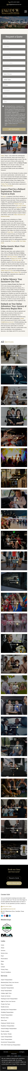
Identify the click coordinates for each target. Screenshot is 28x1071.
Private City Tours (14, 560)
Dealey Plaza (4, 184)
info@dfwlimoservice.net (15, 4)
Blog (2, 964)
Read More (13, 355)
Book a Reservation (14, 883)
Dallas (2, 156)
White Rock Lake (16, 260)
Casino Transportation (14, 787)
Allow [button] (12, 1068)
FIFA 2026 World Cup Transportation (14, 848)
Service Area (4, 953)
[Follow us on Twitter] (7, 916)
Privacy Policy (21, 123)
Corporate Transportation (14, 374)
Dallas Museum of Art (6, 270)
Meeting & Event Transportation (14, 518)
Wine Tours (14, 684)
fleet (4, 196)
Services (3, 950)
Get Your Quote (14, 129)
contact (22, 318)
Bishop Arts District (16, 258)
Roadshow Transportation (14, 725)
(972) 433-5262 (14, 2)
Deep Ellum (10, 232)
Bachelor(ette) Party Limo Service (14, 436)
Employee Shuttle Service (14, 704)
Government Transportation (14, 828)
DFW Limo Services (13, 1052)
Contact (3, 967)
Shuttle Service (14, 580)
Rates (2, 961)
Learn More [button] (23, 1064)
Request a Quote (14, 878)
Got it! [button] (4, 1068)
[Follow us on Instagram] (4, 916)
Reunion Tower (18, 204)
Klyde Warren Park (16, 272)
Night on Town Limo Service (14, 539)
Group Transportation (14, 415)
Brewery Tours (14, 663)
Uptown (19, 207)
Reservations (4, 958)
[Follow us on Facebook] (2, 916)
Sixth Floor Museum (12, 256)
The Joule (13, 241)
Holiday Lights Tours (14, 477)
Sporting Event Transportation (14, 601)
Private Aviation (14, 394)
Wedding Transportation (14, 622)
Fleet (2, 956)
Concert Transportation (14, 456)
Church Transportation (14, 807)
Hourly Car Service (14, 498)
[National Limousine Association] (7, 935)
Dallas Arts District (8, 186)
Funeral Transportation (14, 642)
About (2, 948)
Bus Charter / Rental (14, 766)
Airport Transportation (14, 353)
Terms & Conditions (12, 125)
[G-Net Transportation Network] (7, 928)
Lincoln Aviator (22, 205)
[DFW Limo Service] (10, 11)
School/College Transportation (14, 745)
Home (2, 945)
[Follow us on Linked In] (10, 916)
